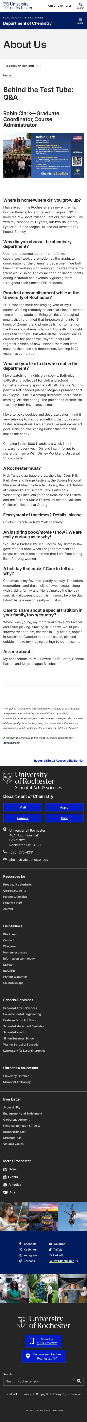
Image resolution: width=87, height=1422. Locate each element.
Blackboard (10, 934)
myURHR (9, 971)
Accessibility (11, 1107)
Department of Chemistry (27, 23)
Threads (29, 1261)
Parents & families (15, 897)
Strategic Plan (12, 1138)
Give (69, 6)
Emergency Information (67, 1394)
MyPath (8, 964)
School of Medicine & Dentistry (23, 1026)
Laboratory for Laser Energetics (24, 1050)
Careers (23, 818)
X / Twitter (30, 1249)
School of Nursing (15, 1032)
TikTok (57, 1249)
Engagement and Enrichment (22, 1113)
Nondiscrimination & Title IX (21, 1125)
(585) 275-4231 (21, 852)
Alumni (8, 909)
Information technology (19, 958)
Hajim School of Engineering (22, 1014)
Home (7, 75)
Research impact (14, 1132)
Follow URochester (61, 1261)
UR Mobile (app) (14, 983)
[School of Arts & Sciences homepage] (32, 780)
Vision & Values (13, 1144)
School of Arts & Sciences (23, 17)
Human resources (15, 952)
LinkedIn (59, 1255)
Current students (14, 890)
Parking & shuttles (15, 977)
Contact (8, 940)
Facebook (29, 1244)
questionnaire (11, 742)
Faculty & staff (12, 903)
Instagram (30, 1255)
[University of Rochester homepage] (17, 5)
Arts (12, 1192)
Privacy (26, 1394)
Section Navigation (20, 66)
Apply (51, 6)
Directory (9, 946)
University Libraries (16, 1076)
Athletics (14, 1184)
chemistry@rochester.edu (28, 859)
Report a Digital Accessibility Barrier (59, 760)
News (12, 1169)
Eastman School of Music (20, 1020)
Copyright (42, 1394)
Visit (60, 6)
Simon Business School (19, 1038)
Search (7, 1374)
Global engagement (16, 1119)
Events (13, 1177)
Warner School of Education (21, 1044)
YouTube (59, 1244)
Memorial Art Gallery (17, 1082)
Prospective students (17, 884)
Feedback (11, 1394)
